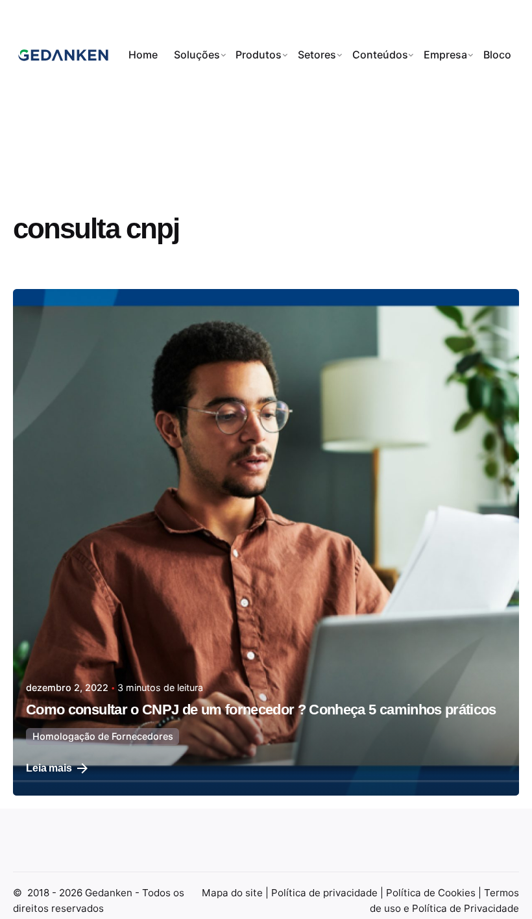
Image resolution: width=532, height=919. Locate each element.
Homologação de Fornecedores (102, 736)
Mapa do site (233, 893)
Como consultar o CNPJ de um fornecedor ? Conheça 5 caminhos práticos (261, 709)
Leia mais (49, 768)
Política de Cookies (432, 893)
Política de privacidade (325, 893)
